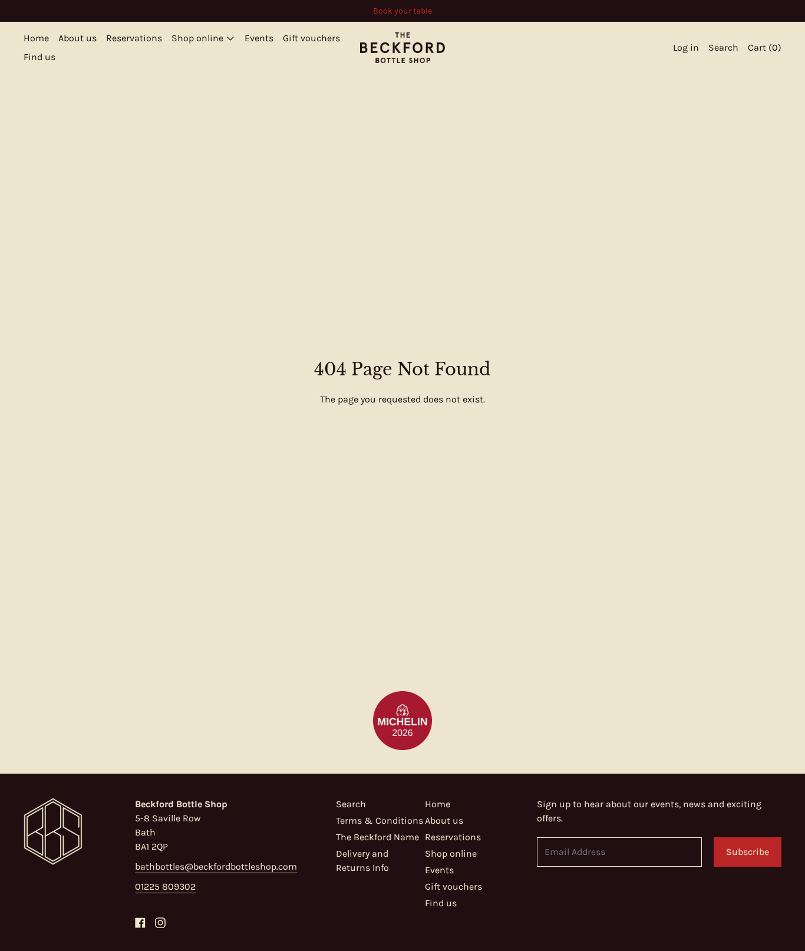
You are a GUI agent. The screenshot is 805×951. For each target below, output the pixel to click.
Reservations (134, 38)
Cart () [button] (764, 47)
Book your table (402, 11)
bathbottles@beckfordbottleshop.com (216, 866)
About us (77, 38)
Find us (39, 56)
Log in (686, 47)
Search (351, 804)
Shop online (451, 853)
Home (36, 38)
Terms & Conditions (379, 820)
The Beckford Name (377, 837)
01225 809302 (165, 886)
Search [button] (723, 47)
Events (259, 38)
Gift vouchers (311, 38)
